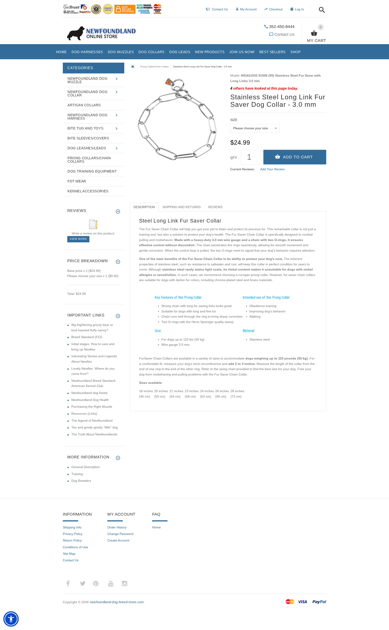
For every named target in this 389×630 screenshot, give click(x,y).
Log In (299, 9)
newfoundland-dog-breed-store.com (117, 602)
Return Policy (72, 540)
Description (144, 207)
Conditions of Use (75, 547)
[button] (320, 10)
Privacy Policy (72, 534)
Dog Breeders (81, 480)
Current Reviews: (242, 169)
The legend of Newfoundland (92, 420)
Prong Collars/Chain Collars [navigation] (154, 66)
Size (233, 120)
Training (77, 474)
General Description (85, 467)
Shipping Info (72, 527)
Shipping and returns (182, 207)
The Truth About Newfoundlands (94, 434)
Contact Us (284, 34)
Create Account (118, 540)
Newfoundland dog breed (89, 393)
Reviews (215, 207)
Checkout (276, 9)
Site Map (69, 553)
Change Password (120, 534)
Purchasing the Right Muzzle (91, 406)
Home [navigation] (133, 67)
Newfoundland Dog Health (90, 400)
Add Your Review (272, 169)
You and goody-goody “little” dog (94, 427)
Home (156, 527)
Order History (117, 527)
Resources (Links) (84, 413)
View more (78, 239)
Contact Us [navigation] (220, 9)
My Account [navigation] (248, 9)
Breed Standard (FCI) (86, 337)
